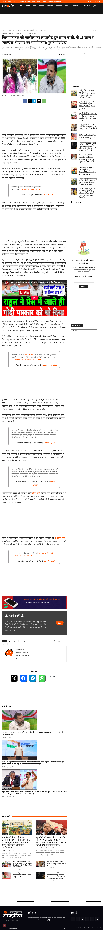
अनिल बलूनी (36, 493)
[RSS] (93, 1)
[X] (95, 1)
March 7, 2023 (49, 194)
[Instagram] (91, 1)
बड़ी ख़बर (9, 30)
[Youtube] (100, 1)
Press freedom (31, 641)
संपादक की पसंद (32, 33)
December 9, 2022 (49, 365)
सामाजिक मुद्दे (5, 834)
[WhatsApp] (97, 1)
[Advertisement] (34, 521)
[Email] (39, 101)
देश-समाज (4, 33)
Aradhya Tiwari (40, 847)
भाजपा (59, 641)
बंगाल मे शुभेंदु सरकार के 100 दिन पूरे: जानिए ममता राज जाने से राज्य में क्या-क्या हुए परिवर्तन (22, 875)
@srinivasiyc (41, 553)
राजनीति (18, 33)
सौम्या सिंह (4, 850)
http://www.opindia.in (22, 652)
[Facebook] (88, 1)
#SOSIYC (49, 553)
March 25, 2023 (49, 442)
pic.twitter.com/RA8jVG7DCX (22, 555)
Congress (14, 641)
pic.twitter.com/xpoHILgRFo (32, 359)
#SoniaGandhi (29, 355)
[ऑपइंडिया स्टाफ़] (9, 654)
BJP (9, 641)
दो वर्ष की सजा (60, 538)
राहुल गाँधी (5, 644)
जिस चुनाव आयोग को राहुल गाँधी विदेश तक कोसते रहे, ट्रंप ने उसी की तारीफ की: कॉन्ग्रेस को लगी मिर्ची (56, 863)
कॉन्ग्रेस (47, 641)
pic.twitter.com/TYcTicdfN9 (31, 189)
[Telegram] (34, 101)
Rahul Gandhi (40, 641)
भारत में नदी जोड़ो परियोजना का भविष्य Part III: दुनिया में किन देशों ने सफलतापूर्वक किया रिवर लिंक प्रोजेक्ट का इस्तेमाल (88, 182)
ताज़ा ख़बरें (75, 86)
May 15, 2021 (49, 561)
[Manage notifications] (4, 925)
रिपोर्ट (24, 33)
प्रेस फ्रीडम (53, 641)
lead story (22, 641)
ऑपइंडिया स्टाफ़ (61, 54)
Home (3, 30)
